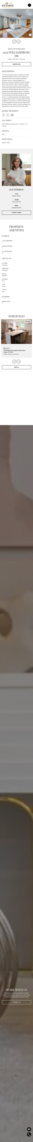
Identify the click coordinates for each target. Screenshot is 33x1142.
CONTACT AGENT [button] (16, 212)
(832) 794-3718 (16, 201)
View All (16, 367)
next (19, 41)
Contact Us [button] (16, 1002)
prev (14, 41)
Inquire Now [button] (16, 64)
